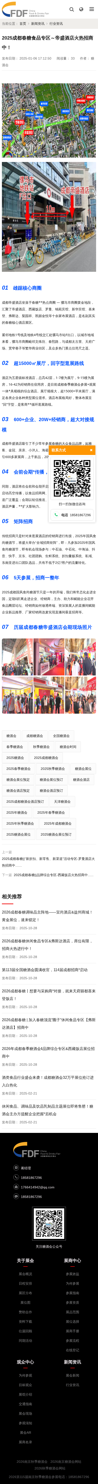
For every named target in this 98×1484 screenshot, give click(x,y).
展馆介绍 (25, 1394)
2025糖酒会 (15, 758)
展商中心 (72, 1260)
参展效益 (72, 1274)
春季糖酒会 (14, 747)
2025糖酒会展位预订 (56, 834)
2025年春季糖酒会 (51, 812)
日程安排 (25, 1283)
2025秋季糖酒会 (53, 769)
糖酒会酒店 (81, 780)
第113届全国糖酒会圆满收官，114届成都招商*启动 (45, 970)
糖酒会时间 (68, 747)
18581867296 (31, 1178)
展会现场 (25, 1413)
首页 (23, 23)
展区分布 (25, 1293)
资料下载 (25, 1321)
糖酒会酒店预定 (18, 790)
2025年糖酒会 (16, 812)
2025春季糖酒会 (18, 769)
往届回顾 (25, 1331)
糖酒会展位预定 (18, 780)
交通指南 (25, 1404)
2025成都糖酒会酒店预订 (25, 801)
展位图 (25, 1302)
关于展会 (25, 1260)
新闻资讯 (37, 23)
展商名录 (25, 1442)
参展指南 (72, 1293)
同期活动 (25, 1341)
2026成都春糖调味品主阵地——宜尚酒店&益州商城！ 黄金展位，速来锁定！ (47, 916)
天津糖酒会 (62, 801)
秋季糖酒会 (41, 747)
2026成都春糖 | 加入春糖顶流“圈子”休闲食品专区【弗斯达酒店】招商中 (49, 1024)
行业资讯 (56, 23)
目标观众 (25, 1385)
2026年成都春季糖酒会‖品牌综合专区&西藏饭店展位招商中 (48, 1052)
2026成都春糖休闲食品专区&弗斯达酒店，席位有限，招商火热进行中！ (47, 945)
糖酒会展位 (83, 769)
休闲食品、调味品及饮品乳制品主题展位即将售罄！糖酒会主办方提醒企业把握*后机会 (47, 1110)
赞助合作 (25, 1312)
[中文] (81, 9)
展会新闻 (72, 1375)
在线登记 (72, 1350)
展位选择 (72, 1321)
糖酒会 (11, 736)
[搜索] (71, 9)
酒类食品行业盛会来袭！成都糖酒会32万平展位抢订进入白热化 (48, 1081)
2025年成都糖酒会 (58, 823)
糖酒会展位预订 (51, 780)
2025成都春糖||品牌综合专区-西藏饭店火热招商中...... (53, 875)
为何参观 (25, 1375)
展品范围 (72, 1312)
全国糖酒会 (61, 736)
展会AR (25, 1432)
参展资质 (72, 1302)
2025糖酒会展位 (18, 834)
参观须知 (25, 1423)
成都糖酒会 (34, 736)
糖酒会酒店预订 (51, 790)
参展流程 (72, 1341)
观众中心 (25, 1362)
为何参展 (72, 1283)
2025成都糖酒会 (46, 758)
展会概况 (25, 1274)
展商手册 (72, 1331)
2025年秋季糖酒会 (20, 823)
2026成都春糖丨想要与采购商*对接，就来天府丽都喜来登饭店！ (49, 995)
